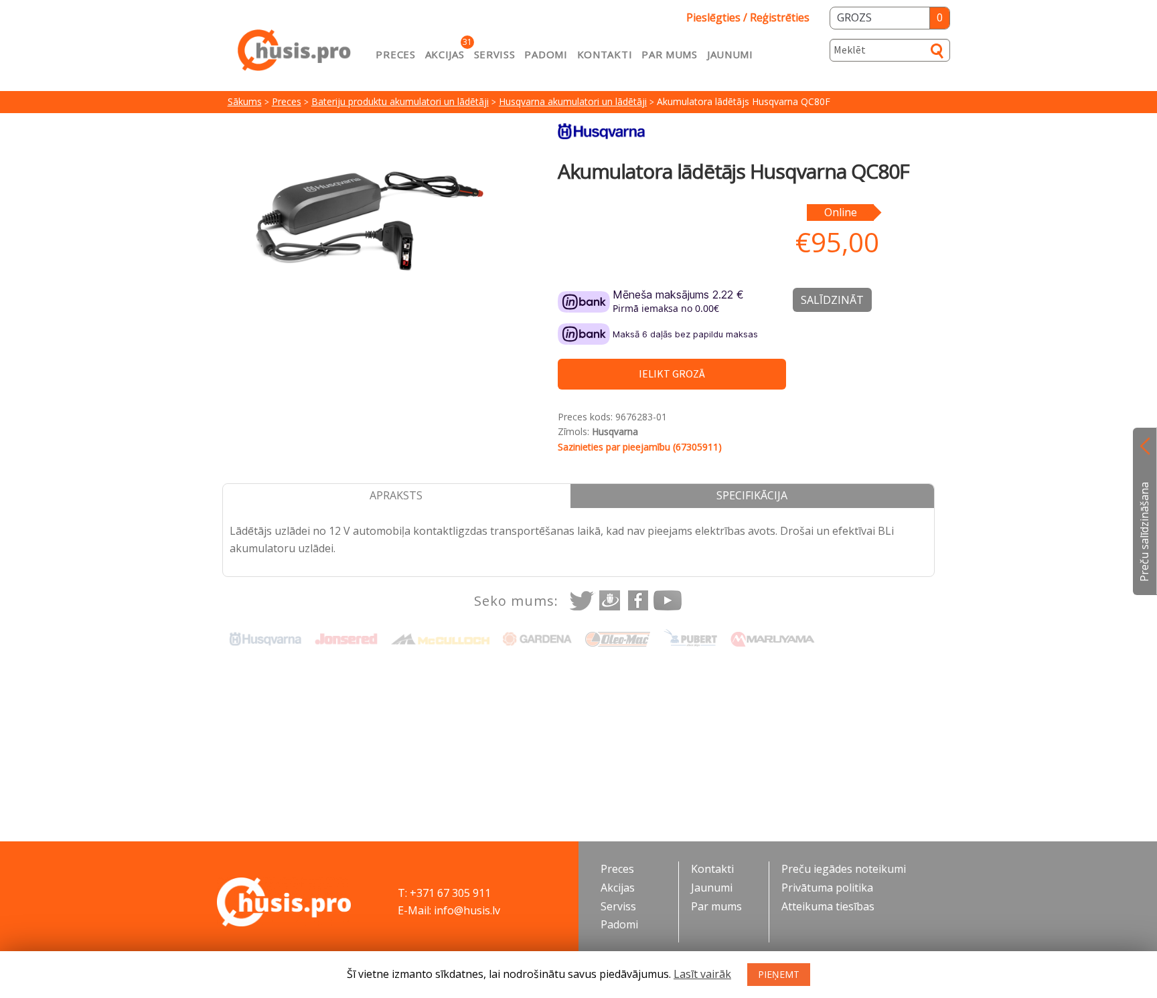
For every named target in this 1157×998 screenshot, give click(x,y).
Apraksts (396, 495)
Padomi (545, 54)
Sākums (245, 101)
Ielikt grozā (672, 373)
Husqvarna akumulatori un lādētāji (573, 101)
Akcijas (445, 54)
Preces (395, 54)
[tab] (396, 496)
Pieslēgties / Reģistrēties (747, 17)
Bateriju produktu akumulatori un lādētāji (400, 101)
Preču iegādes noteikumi (843, 868)
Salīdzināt (832, 300)
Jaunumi (730, 54)
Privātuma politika (827, 887)
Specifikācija (751, 495)
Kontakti (605, 54)
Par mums (669, 54)
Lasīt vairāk (702, 974)
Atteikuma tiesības (827, 906)
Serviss (495, 54)
